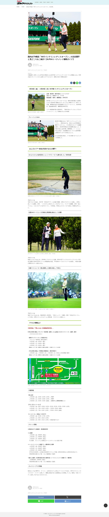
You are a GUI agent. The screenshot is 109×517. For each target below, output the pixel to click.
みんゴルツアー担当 (37, 65)
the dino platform (56, 515)
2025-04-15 (35, 64)
